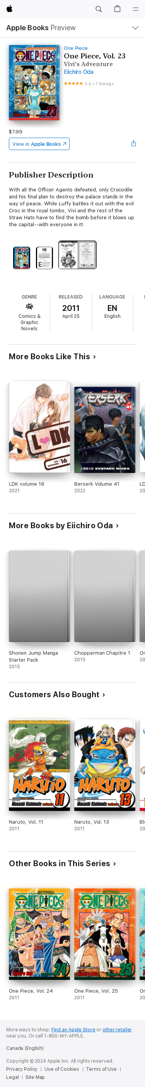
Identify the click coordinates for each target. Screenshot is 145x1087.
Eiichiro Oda (79, 71)
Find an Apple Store (73, 1029)
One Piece (76, 48)
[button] (98, 9)
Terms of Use (101, 1069)
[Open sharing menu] (133, 144)
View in (36, 144)
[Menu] (135, 9)
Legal (12, 1077)
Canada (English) (25, 1048)
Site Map (35, 1077)
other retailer (117, 1029)
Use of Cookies (61, 1069)
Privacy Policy (22, 1069)
